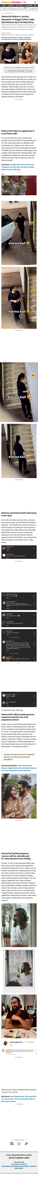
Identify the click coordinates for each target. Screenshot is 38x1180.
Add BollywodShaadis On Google (14, 9)
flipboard (15, 1164)
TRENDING (11, 5)
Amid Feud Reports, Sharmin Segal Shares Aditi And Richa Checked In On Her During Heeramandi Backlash (19, 768)
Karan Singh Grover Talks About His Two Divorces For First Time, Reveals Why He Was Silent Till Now (18, 1098)
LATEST (3, 5)
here (21, 710)
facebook (22, 1164)
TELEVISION (28, 5)
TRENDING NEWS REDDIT (24, 39)
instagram (5, 1166)
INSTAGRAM (27, 37)
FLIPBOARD (13, 37)
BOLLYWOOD (19, 5)
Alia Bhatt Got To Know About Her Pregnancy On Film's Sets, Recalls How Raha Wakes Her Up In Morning (17, 167)
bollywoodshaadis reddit (19, 1166)
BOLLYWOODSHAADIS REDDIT (9, 39)
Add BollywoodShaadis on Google (20, 71)
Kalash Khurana (7, 33)
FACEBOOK (20, 37)
